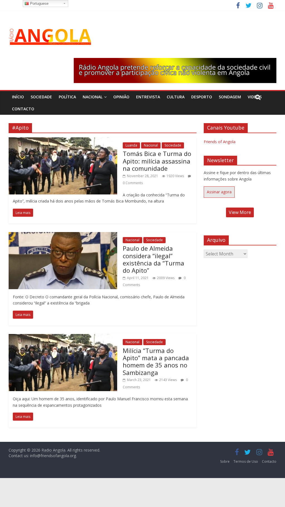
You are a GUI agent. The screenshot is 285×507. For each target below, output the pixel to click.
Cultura (176, 96)
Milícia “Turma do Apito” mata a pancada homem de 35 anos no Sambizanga (156, 361)
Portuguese (38, 3)
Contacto (23, 108)
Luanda (131, 145)
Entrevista (148, 96)
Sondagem (230, 96)
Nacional (92, 96)
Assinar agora (219, 191)
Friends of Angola (219, 141)
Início (18, 96)
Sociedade (41, 96)
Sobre (225, 461)
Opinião (121, 96)
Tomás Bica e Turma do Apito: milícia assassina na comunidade (157, 160)
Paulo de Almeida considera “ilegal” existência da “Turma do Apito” (153, 259)
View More (240, 212)
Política (67, 96)
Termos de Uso (246, 461)
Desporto (201, 96)
